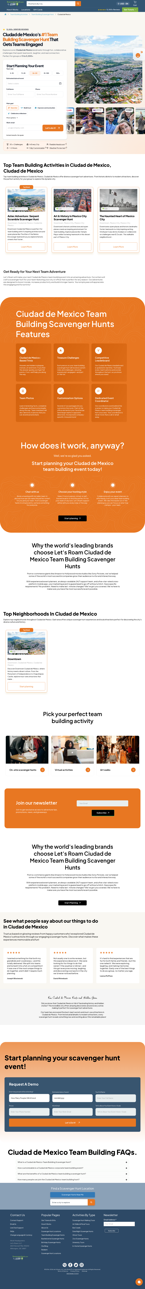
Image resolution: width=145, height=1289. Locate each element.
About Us (44, 1228)
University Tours (78, 1242)
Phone (11, 1106)
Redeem (44, 1250)
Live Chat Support (17, 1228)
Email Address (110, 1219)
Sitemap (84, 1271)
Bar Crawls (76, 1228)
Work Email (56, 1106)
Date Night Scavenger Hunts (82, 1231)
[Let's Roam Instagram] (82, 1266)
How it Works (12, 10)
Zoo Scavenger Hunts (80, 1239)
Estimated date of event (60, 1092)
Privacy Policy (75, 1271)
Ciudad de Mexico (64, 14)
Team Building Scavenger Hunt (42, 14)
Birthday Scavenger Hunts (51, 1242)
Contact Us (17, 1215)
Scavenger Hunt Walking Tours (83, 1220)
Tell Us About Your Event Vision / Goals (108, 1106)
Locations (25, 10)
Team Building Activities (19, 14)
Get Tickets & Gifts (48, 1220)
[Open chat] (139, 1282)
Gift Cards (37, 10)
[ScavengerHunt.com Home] (6, 14)
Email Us (13, 1224)
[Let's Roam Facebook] (70, 1266)
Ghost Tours (77, 1235)
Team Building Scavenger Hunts (53, 1235)
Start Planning (71, 903)
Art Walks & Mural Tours (81, 1224)
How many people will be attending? (21, 1092)
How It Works (46, 1224)
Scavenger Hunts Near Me (72, 1194)
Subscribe (102, 813)
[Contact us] (64, 1266)
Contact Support (16, 1220)
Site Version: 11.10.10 (73, 1273)
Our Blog (44, 1246)
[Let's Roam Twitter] (76, 1266)
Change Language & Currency (21, 1235)
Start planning (71, 518)
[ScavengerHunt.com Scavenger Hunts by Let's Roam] (15, 5)
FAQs (12, 1231)
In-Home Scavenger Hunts (82, 1246)
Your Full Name (100, 1092)
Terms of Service (63, 1271)
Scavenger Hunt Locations (51, 1231)
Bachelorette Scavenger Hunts (52, 1239)
